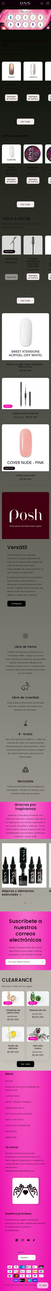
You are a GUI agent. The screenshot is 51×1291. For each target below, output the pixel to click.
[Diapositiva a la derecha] (31, 114)
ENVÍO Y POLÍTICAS (14, 1119)
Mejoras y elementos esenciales (18, 892)
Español (24, 1257)
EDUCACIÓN (10, 1131)
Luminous (33, 85)
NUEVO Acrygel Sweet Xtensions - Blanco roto (25, 365)
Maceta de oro (38, 1010)
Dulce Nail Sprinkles (19, 1285)
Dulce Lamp (11, 259)
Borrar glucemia (11, 168)
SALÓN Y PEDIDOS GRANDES (18, 1102)
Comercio (16, 603)
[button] (3, 3)
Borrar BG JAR (33, 168)
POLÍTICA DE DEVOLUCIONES (18, 1113)
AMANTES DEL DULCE (14, 1108)
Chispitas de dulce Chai (13, 1011)
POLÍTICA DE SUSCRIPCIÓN (17, 1125)
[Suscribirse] (43, 962)
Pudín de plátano (13, 1047)
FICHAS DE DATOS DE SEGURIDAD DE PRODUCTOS (22, 1089)
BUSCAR (9, 1081)
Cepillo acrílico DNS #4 (25, 413)
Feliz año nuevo (38, 1047)
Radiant (11, 85)
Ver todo (25, 121)
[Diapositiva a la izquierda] (20, 114)
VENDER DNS (11, 1137)
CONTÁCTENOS (12, 1096)
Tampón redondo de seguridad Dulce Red (33, 263)
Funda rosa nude (25, 475)
